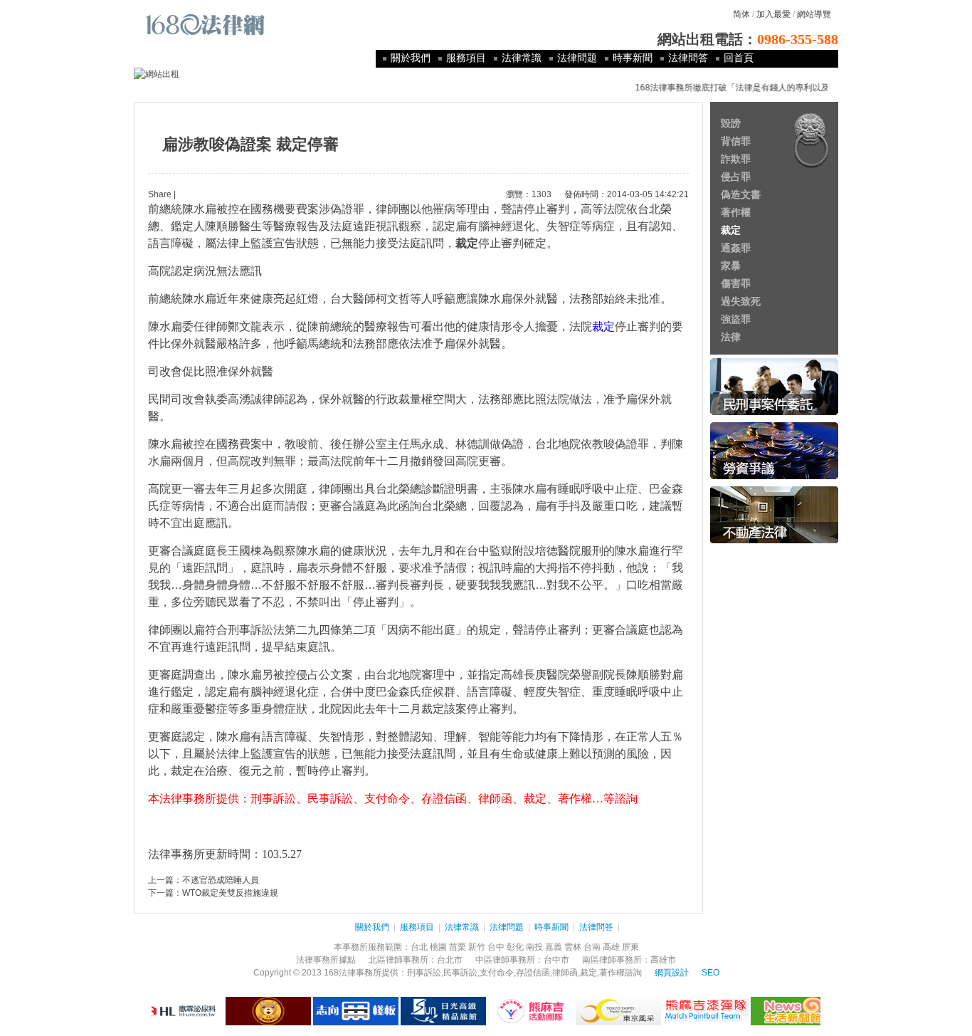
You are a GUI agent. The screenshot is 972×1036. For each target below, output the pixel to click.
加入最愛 (773, 14)
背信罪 (736, 141)
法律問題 (577, 57)
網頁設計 (672, 973)
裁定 (731, 230)
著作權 (736, 212)
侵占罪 (736, 176)
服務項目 (466, 57)
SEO (710, 973)
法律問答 (688, 57)
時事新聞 (633, 57)
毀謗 (731, 123)
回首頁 (739, 57)
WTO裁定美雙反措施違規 (230, 893)
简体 (741, 14)
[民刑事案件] (774, 412)
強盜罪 (736, 319)
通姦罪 (736, 247)
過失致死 (741, 301)
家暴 (731, 265)
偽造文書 (741, 194)
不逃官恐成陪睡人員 (220, 880)
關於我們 (410, 57)
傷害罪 (736, 283)
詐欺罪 (736, 158)
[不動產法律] (774, 540)
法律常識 (522, 57)
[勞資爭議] (774, 476)
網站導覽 (814, 14)
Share (159, 194)
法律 (731, 336)
